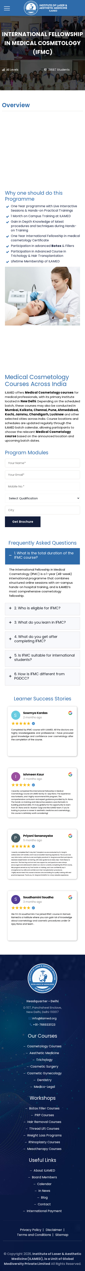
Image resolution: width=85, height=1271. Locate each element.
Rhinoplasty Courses (44, 1142)
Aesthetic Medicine (44, 1053)
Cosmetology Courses (44, 1046)
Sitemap (61, 1234)
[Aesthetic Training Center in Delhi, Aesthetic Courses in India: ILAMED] (45, 8)
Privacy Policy (30, 1230)
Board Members (44, 1177)
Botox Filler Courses (44, 1108)
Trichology (44, 1060)
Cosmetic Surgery (44, 1066)
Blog (44, 1197)
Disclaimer (54, 1230)
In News (44, 1191)
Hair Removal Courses (44, 1122)
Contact (44, 1204)
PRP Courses (44, 1115)
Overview (16, 105)
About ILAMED (44, 1170)
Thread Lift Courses (44, 1129)
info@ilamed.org (44, 1018)
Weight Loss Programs (44, 1135)
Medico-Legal (44, 1087)
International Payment (44, 1211)
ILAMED (65, 216)
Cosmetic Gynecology (44, 1073)
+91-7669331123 (44, 1025)
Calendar (44, 1184)
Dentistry (44, 1080)
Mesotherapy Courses (44, 1149)
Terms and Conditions (34, 1234)
